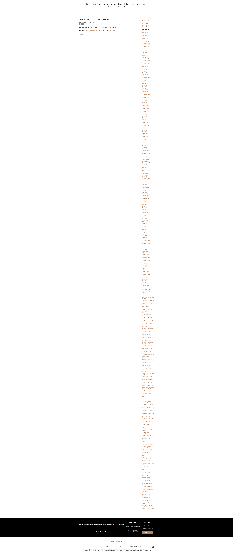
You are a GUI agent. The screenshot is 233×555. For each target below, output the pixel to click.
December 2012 (146, 214)
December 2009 (146, 255)
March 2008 (145, 283)
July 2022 (144, 100)
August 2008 (145, 276)
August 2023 (145, 83)
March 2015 (145, 193)
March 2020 (145, 133)
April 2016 (144, 186)
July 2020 (144, 128)
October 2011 (145, 226)
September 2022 (146, 97)
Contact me (147, 532)
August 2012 (145, 217)
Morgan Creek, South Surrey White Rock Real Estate (147, 418)
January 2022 (145, 108)
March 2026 (145, 38)
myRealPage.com (119, 541)
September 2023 (146, 82)
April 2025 (144, 54)
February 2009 (145, 269)
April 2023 (144, 88)
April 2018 (144, 158)
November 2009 (146, 257)
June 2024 (144, 69)
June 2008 (144, 279)
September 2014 (146, 200)
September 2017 (146, 165)
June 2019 (144, 144)
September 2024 (146, 65)
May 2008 (144, 280)
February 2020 (145, 134)
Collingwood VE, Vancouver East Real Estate (147, 337)
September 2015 (146, 189)
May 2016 (144, 184)
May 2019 (144, 145)
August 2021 (145, 113)
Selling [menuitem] (117, 8)
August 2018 (145, 155)
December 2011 (145, 224)
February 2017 (145, 173)
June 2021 (144, 116)
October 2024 (145, 63)
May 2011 (144, 234)
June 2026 (144, 34)
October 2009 (145, 259)
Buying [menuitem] (111, 8)
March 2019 (145, 148)
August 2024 (145, 66)
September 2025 (146, 46)
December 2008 (146, 272)
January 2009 (145, 271)
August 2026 (145, 32)
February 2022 (145, 106)
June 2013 (144, 206)
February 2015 (145, 195)
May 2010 (144, 248)
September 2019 (146, 141)
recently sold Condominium (92, 30)
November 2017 (146, 162)
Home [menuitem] (97, 8)
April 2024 (144, 71)
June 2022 (144, 102)
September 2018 (146, 153)
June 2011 (144, 232)
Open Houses (145, 25)
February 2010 (145, 252)
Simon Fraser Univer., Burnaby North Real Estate (147, 468)
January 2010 (145, 254)
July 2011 (144, 231)
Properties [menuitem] (103, 8)
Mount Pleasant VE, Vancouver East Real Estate (147, 426)
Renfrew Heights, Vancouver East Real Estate (147, 454)
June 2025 (144, 51)
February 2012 (145, 221)
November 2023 (146, 79)
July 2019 (144, 142)
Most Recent (145, 30)
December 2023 (146, 77)
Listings (144, 22)
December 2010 (146, 240)
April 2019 (144, 147)
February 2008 (145, 285)
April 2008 (144, 282)
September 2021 (146, 111)
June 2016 (144, 183)
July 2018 (144, 156)
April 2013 (144, 209)
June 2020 (144, 130)
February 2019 (145, 150)
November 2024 (146, 61)
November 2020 (146, 123)
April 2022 (144, 103)
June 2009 (144, 263)
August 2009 (145, 262)
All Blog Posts (145, 20)
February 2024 (145, 74)
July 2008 (144, 277)
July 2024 (144, 68)
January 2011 (145, 238)
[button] (96, 531)
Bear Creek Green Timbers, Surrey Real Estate (147, 291)
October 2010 (145, 242)
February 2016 (145, 187)
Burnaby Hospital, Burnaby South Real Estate (147, 317)
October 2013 (145, 201)
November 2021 (146, 110)
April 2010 (144, 249)
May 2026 (144, 35)
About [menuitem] (135, 8)
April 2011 (144, 235)
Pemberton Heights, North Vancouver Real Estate (147, 440)
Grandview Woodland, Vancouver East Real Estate (147, 395)
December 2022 (146, 94)
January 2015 (145, 196)
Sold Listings (145, 26)
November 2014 (146, 198)
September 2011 (146, 228)
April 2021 (144, 119)
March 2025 (145, 55)
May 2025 (144, 52)
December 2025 (146, 43)
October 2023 (145, 80)
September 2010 (146, 243)
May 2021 (144, 117)
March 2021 (145, 120)
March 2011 (145, 237)
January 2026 (145, 41)
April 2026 (144, 37)
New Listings (145, 23)
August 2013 (145, 204)
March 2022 (145, 105)
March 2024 (145, 72)
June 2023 (144, 85)
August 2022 (145, 99)
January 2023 (145, 93)
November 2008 (146, 274)
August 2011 (145, 229)
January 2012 (145, 223)
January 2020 (145, 136)
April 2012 (144, 218)
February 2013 (145, 212)
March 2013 (145, 210)
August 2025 (145, 47)
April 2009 (144, 266)
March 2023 (145, 89)
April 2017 (144, 170)
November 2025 (146, 44)
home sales (112, 30)
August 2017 (145, 167)
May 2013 (144, 207)
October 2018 (145, 151)
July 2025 (144, 49)
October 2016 (145, 176)
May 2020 (144, 131)
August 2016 (145, 179)
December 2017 (146, 161)
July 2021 (144, 114)
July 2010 (144, 246)
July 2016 (144, 181)
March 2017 (145, 172)
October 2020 (145, 125)
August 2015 (145, 190)
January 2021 (145, 122)
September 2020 (146, 127)
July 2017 (144, 169)
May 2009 (144, 265)
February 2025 (145, 57)
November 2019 (146, 138)
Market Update (126, 8)
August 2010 (145, 245)
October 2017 (145, 164)
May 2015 (144, 192)
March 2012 (145, 220)
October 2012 (145, 215)
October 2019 (145, 139)
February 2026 (145, 40)
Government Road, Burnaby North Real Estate (146, 390)
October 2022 (145, 96)
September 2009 (146, 260)
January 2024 (145, 75)
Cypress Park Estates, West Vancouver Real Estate (147, 348)
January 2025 (145, 58)
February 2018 (145, 159)
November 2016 (146, 175)
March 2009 (145, 268)
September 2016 (146, 178)
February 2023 (145, 91)
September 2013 (146, 203)
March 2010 (145, 251)
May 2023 (144, 86)
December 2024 (146, 60)
